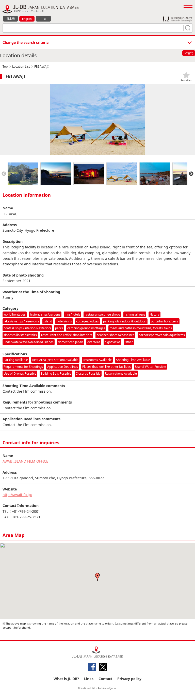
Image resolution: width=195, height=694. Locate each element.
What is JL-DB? (66, 678)
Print (189, 53)
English (27, 19)
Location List (21, 66)
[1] (187, 28)
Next (191, 173)
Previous (3, 173)
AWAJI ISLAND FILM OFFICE (25, 461)
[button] (97, 577)
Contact (105, 678)
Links (88, 678)
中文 (43, 19)
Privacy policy (129, 678)
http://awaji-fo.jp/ (17, 494)
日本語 (10, 19)
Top (5, 66)
